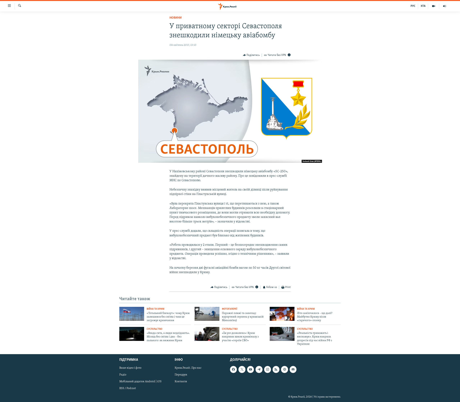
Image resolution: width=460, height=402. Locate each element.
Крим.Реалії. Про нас (188, 368)
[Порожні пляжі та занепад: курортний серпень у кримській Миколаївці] (207, 314)
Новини (175, 18)
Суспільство (154, 329)
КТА (423, 6)
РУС (413, 6)
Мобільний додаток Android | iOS (140, 381)
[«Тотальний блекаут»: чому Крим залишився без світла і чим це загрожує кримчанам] (131, 314)
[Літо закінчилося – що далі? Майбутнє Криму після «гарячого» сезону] (282, 314)
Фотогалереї (229, 309)
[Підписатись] (293, 369)
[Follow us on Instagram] (267, 369)
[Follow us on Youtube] (250, 369)
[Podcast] (284, 369)
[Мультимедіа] (433, 6)
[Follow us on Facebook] (233, 369)
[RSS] (276, 369)
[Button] (251, 55)
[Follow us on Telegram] (259, 369)
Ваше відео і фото (130, 368)
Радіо (122, 375)
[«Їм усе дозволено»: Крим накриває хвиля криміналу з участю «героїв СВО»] (207, 334)
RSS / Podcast (127, 388)
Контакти (181, 381)
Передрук (181, 375)
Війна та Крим (155, 309)
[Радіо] (444, 6)
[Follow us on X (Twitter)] (241, 369)
